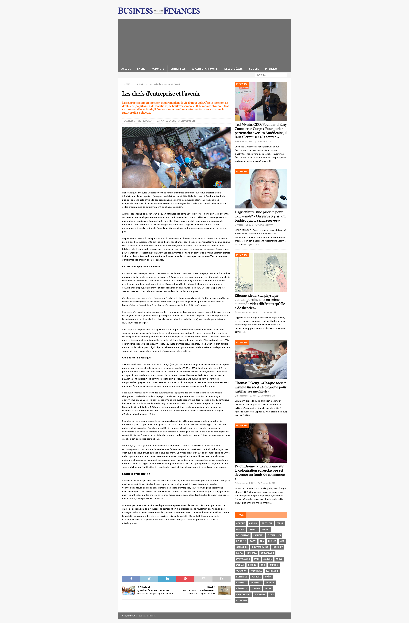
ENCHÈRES (258, 535)
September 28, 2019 (247, 312)
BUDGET (240, 529)
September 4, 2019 (246, 483)
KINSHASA (252, 553)
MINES (279, 559)
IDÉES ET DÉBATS (233, 69)
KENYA (239, 553)
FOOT (253, 541)
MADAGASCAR (243, 559)
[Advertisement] (204, 41)
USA (272, 594)
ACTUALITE (158, 69)
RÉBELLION (241, 588)
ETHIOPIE (241, 541)
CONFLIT (253, 529)
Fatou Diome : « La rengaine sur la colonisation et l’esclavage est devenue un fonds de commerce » (260, 472)
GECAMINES (241, 547)
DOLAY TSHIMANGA (154, 121)
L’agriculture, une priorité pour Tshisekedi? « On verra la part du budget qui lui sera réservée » (260, 216)
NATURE (252, 565)
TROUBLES (260, 594)
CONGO (265, 529)
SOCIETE (254, 69)
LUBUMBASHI (267, 553)
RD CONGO (256, 582)
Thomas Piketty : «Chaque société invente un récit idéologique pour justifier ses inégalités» (260, 387)
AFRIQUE (240, 523)
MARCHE (267, 559)
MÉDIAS (240, 565)
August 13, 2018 (133, 121)
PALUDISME (256, 571)
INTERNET (278, 547)
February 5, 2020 (245, 141)
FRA (262, 541)
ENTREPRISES (178, 69)
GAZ (282, 541)
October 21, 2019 (245, 225)
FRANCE (272, 541)
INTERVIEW (271, 69)
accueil (126, 69)
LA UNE (141, 69)
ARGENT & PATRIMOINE (204, 69)
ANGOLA (253, 523)
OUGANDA (241, 571)
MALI (256, 559)
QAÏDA (268, 576)
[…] (271, 161)
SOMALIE (255, 588)
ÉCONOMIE (241, 600)
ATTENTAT (267, 523)
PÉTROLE (256, 576)
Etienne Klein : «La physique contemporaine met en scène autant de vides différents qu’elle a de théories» (260, 301)
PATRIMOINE (272, 571)
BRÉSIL (280, 523)
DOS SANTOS (242, 535)
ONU (262, 565)
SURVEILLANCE (243, 594)
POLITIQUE (241, 576)
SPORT (268, 588)
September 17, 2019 (246, 395)
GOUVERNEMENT (260, 547)
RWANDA (270, 582)
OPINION (273, 565)
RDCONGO (241, 582)
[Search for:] (271, 75)
